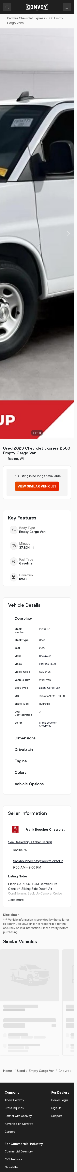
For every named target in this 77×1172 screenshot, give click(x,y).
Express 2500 (47, 663)
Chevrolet (45, 656)
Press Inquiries (14, 1108)
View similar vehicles (37, 486)
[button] (68, 233)
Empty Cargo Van (32, 532)
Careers (10, 1131)
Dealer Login (59, 1100)
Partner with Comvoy (18, 1116)
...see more (16, 900)
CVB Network (13, 1159)
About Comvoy (14, 1100)
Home (7, 1071)
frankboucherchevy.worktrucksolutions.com (39, 861)
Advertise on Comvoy (19, 1123)
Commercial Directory (19, 1151)
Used (21, 1071)
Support (56, 1116)
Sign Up (56, 1108)
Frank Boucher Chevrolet (48, 724)
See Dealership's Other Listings (30, 842)
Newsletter (12, 1167)
